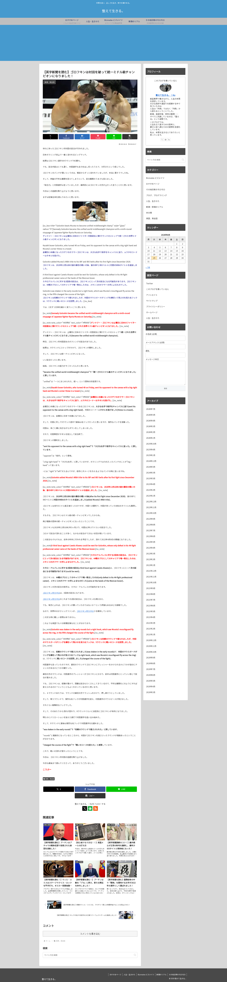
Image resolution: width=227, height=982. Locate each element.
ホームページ (151, 312)
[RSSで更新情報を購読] (95, 808)
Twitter (149, 283)
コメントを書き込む (90, 933)
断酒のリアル (161, 974)
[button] (129, 136)
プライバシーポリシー (155, 306)
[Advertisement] (113, 44)
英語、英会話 (49, 779)
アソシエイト (151, 294)
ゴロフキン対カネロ (51, 592)
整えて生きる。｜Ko (165, 95)
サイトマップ (151, 300)
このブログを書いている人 (157, 289)
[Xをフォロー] (84, 808)
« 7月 (148, 267)
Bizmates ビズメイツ (146, 974)
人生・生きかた (152, 318)
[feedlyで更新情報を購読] (90, 808)
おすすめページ (115, 974)
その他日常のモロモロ (177, 974)
